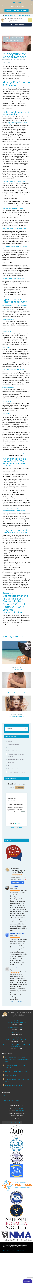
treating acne (6, 309)
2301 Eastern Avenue (16, 1046)
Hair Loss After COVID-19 (16, 716)
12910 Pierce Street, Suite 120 (16, 1022)
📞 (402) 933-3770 (10, 15)
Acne (6, 37)
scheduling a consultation (17, 454)
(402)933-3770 (19, 1109)
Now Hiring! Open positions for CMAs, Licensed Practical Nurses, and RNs (17, 1059)
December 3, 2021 (16, 714)
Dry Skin (11, 762)
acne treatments (24, 451)
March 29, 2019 (16, 667)
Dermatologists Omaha (13, 40)
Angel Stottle (15, 886)
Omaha (16, 1021)
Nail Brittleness (10, 1075)
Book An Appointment (17, 24)
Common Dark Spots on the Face (16, 1071)
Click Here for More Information (17, 10)
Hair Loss (11, 766)
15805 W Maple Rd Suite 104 (16, 1027)
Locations (7, 1098)
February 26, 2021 (9, 59)
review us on (16, 882)
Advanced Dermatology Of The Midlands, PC (18, 870)
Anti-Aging (12, 748)
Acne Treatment (17, 37)
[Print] (12, 62)
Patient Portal (24, 15)
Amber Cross (15, 968)
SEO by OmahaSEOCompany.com (14, 1250)
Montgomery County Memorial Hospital (16, 1045)
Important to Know (14, 769)
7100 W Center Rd (16, 1033)
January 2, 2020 (16, 691)
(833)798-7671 (20, 1110)
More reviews (16, 1001)
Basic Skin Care (13, 751)
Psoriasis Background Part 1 (16, 692)
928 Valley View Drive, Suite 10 (16, 1040)
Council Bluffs (16, 1038)
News (5, 1096)
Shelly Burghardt (17, 933)
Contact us (25, 624)
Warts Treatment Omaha (16, 772)
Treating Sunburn (16, 669)
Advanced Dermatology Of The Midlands (13, 60)
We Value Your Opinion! (12, 1100)
